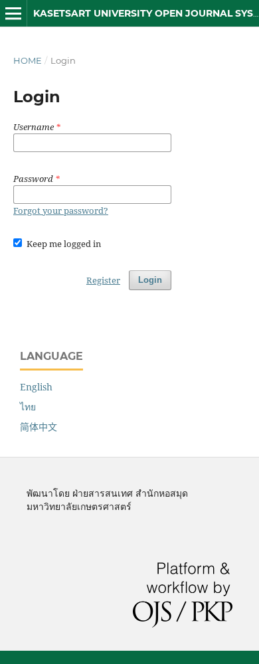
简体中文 (38, 426)
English (36, 386)
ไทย (28, 406)
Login (150, 280)
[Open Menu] (13, 13)
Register (103, 280)
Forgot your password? (60, 210)
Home (27, 60)
